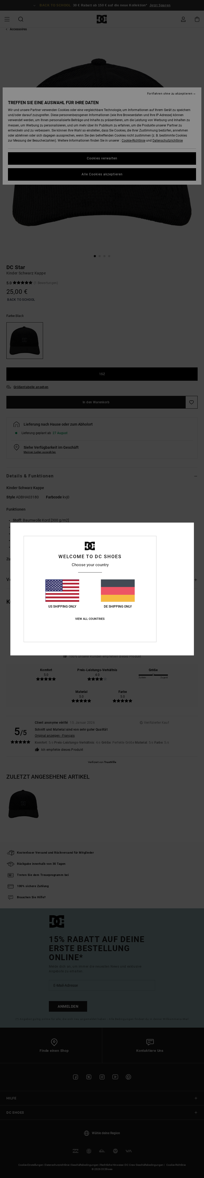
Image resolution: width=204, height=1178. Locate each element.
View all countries (90, 619)
